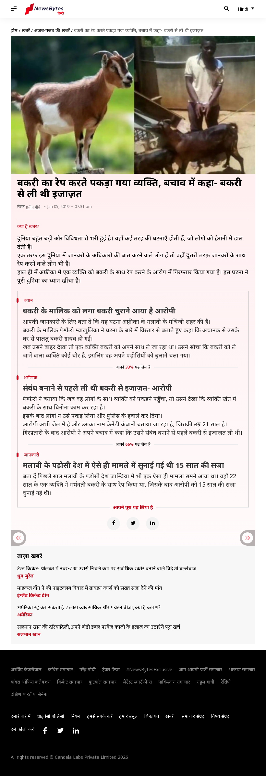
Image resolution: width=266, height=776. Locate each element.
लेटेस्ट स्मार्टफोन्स (137, 682)
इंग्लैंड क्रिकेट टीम (33, 595)
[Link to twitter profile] (60, 730)
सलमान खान (29, 634)
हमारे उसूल (128, 716)
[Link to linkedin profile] (76, 730)
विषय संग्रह (220, 716)
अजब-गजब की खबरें (52, 30)
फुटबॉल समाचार (102, 682)
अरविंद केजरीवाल (26, 669)
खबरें (26, 30)
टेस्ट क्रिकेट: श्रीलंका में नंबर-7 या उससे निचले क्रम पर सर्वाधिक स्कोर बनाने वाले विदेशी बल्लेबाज (106, 569)
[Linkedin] (152, 523)
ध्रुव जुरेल (25, 576)
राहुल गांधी (205, 682)
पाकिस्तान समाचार (174, 682)
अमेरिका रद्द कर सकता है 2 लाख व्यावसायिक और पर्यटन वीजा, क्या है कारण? (89, 608)
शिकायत (151, 716)
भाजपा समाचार (242, 669)
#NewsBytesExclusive (149, 669)
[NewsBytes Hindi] (44, 9)
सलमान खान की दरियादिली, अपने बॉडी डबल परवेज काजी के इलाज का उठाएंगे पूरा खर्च (98, 627)
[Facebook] (113, 523)
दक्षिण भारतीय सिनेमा (29, 694)
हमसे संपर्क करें (100, 716)
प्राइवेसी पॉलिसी (50, 716)
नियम (75, 716)
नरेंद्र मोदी (87, 669)
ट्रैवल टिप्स (111, 669)
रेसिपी (226, 682)
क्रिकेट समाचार (69, 682)
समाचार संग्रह (193, 716)
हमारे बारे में (21, 716)
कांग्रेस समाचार (60, 669)
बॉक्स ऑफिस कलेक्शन (31, 682)
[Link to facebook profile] (45, 730)
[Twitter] (133, 523)
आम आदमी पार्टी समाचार (200, 669)
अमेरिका (24, 615)
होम (14, 30)
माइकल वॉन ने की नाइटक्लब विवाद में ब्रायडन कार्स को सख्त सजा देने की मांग (89, 588)
